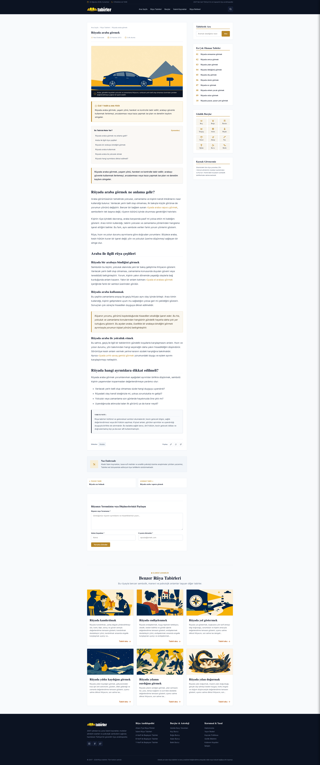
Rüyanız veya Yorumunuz (101, 511)
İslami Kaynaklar (180, 9)
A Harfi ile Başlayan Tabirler (147, 735)
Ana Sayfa (143, 9)
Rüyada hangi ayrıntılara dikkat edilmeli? (111, 158)
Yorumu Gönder (101, 545)
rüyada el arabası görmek (159, 279)
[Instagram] (89, 744)
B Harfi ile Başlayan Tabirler (147, 739)
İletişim (207, 746)
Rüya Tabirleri (156, 9)
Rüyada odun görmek (209, 95)
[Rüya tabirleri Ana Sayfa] (99, 9)
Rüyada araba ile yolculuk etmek (108, 154)
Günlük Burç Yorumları (179, 728)
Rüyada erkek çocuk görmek (212, 90)
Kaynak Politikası (211, 735)
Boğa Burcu (175, 735)
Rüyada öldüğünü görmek (211, 70)
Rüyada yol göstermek (203, 620)
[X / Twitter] (181, 444)
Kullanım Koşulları (211, 742)
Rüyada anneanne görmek (211, 54)
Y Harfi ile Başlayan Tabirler (147, 742)
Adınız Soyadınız (97, 533)
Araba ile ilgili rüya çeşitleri (106, 140)
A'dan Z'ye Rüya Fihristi (145, 728)
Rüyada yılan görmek (209, 65)
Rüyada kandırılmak (103, 620)
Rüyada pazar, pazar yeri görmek (214, 101)
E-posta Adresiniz (145, 533)
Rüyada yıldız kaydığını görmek (110, 679)
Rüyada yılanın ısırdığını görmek (150, 681)
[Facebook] (94, 744)
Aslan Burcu (175, 739)
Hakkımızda (209, 728)
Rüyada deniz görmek (210, 80)
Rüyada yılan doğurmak (204, 679)
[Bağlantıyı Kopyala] (171, 444)
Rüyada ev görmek (208, 85)
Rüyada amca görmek (210, 59)
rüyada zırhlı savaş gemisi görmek (116, 355)
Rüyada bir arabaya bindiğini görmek (110, 145)
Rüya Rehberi (195, 9)
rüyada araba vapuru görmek (162, 207)
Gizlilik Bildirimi (210, 739)
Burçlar (167, 9)
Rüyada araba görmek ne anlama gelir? (111, 136)
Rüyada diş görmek (209, 75)
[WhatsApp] (176, 444)
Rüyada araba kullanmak (105, 149)
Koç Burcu (174, 732)
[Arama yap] (230, 9)
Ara (225, 34)
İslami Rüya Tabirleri (144, 732)
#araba (102, 444)
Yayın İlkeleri (209, 732)
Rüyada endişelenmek (153, 620)
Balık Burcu (174, 742)
